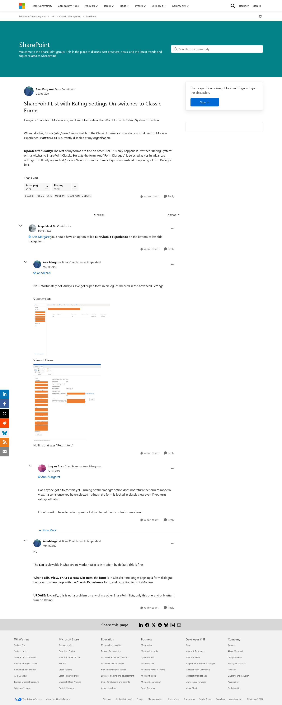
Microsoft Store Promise (70, 681)
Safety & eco (205, 699)
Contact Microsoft (123, 699)
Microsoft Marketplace (196, 675)
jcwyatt (52, 466)
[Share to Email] (179, 625)
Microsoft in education (111, 645)
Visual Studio (192, 688)
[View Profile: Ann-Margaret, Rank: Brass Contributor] (29, 91)
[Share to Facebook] (147, 625)
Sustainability (234, 688)
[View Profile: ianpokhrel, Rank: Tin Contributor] (32, 228)
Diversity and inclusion (238, 675)
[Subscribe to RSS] (173, 625)
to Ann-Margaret (90, 466)
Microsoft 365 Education (112, 663)
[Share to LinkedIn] (141, 625)
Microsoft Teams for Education (115, 657)
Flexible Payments (67, 688)
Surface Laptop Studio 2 (25, 657)
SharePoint (91, 16)
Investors (232, 669)
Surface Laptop (21, 651)
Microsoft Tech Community (198, 669)
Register (244, 5)
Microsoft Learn (193, 657)
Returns (62, 663)
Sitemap (107, 699)
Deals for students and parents (115, 681)
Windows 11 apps (22, 688)
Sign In (257, 5)
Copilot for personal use (25, 669)
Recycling (220, 699)
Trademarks (189, 699)
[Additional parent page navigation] (52, 16)
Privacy (140, 699)
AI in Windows (20, 675)
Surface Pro (19, 645)
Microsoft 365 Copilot (151, 681)
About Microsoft (235, 651)
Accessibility (233, 681)
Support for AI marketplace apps (201, 663)
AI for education (108, 688)
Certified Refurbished (68, 675)
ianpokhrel (45, 226)
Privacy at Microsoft (237, 663)
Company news (235, 657)
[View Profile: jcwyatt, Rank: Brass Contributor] (42, 468)
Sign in (204, 102)
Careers (231, 645)
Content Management (70, 16)
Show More (49, 530)
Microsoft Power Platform (153, 669)
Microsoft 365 (147, 663)
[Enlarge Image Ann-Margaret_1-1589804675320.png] (67, 402)
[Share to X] (154, 625)
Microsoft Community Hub (32, 16)
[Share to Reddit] (160, 625)
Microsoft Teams (148, 675)
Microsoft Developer (195, 651)
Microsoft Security (149, 651)
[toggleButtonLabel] (260, 16)
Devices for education (111, 651)
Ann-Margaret (44, 89)
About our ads (235, 699)
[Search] (233, 5)
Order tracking (65, 669)
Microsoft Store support (70, 657)
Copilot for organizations (25, 663)
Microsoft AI (146, 645)
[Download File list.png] (74, 187)
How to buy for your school (113, 669)
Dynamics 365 (147, 657)
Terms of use (173, 699)
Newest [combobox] (173, 214)
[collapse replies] (20, 226)
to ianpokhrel (92, 262)
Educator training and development (117, 675)
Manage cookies (155, 699)
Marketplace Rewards (196, 681)
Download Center (67, 651)
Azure (188, 645)
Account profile (66, 645)
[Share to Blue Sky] (166, 625)
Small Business (148, 688)
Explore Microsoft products (26, 681)
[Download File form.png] (46, 187)
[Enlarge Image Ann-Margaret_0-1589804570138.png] (71, 329)
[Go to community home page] (22, 6)
